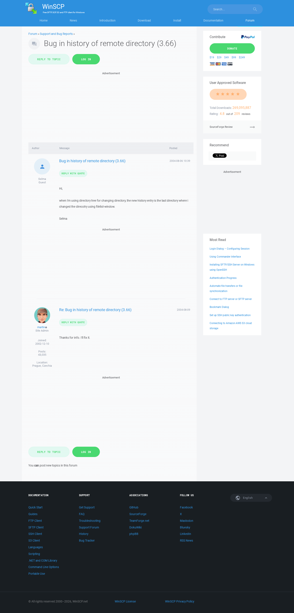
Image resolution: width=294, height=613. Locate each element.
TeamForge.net (139, 521)
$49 (226, 57)
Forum (250, 20)
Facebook (186, 507)
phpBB (133, 534)
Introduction (107, 20)
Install (177, 20)
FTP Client (35, 521)
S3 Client (34, 540)
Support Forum (89, 527)
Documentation (213, 20)
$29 (219, 57)
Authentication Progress (223, 277)
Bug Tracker (87, 540)
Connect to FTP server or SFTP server (231, 299)
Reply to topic (49, 59)
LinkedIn (185, 534)
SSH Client (35, 534)
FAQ (81, 514)
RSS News (186, 540)
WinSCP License (125, 601)
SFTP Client (35, 527)
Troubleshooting (90, 521)
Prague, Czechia (42, 365)
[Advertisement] (110, 106)
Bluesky (185, 527)
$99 (234, 57)
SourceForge (137, 514)
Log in (86, 59)
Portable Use (36, 574)
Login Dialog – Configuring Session (229, 248)
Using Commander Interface (225, 256)
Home (44, 20)
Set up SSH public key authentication (230, 315)
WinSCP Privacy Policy (179, 601)
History (83, 534)
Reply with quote (73, 173)
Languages (35, 547)
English (247, 498)
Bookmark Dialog (219, 307)
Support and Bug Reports (56, 34)
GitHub (133, 507)
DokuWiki (135, 527)
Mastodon (186, 521)
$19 (212, 57)
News (73, 20)
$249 (242, 57)
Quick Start (35, 507)
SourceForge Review (221, 126)
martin (41, 327)
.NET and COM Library (42, 560)
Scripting (34, 554)
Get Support (86, 507)
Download (144, 20)
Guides (32, 514)
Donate (232, 48)
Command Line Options (43, 567)
